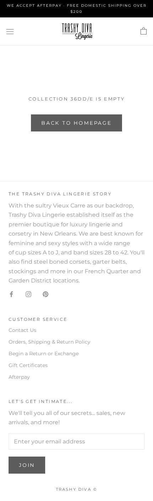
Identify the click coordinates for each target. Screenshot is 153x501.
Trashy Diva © (76, 489)
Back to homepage (76, 123)
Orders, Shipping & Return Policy (49, 342)
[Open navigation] (10, 31)
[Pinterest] (45, 294)
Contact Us (22, 330)
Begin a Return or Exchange (44, 353)
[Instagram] (28, 294)
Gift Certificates (28, 365)
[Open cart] (144, 31)
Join (27, 465)
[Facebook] (11, 294)
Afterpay (19, 377)
